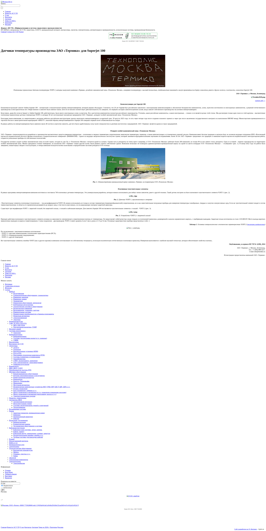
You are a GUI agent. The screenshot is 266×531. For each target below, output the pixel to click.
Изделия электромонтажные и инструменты (29, 376)
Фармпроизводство (16, 321)
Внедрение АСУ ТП (16, 344)
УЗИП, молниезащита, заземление (25, 361)
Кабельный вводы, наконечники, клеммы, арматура (31, 433)
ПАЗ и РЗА (17, 353)
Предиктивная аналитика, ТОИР (25, 327)
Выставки (8, 476)
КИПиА (12, 292)
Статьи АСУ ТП (12, 32)
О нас (7, 268)
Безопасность (14, 366)
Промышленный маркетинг (23, 417)
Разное (21, 32)
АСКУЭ (16, 348)
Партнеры (8, 275)
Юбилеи (16, 418)
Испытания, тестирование (18, 420)
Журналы (8, 288)
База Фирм (9, 472)
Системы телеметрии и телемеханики (26, 357)
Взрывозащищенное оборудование (25, 374)
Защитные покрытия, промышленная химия (29, 413)
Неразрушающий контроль (18, 441)
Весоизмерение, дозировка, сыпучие (26, 310)
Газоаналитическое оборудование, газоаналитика (30, 295)
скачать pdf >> (260, 101)
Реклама (8, 277)
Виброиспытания (19, 422)
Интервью (8, 284)
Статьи (7, 290)
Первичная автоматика (21, 316)
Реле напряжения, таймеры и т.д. (25, 390)
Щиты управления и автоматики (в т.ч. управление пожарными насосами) (39, 392)
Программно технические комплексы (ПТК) (29, 355)
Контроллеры (14, 342)
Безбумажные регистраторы (23, 305)
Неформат (16, 415)
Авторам (8, 271)
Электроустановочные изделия (24, 396)
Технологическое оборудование (20, 448)
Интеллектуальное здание (22, 403)
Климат (12, 439)
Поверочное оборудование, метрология (27, 303)
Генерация (17, 349)
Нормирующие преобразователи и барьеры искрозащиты (33, 314)
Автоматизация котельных (22, 402)
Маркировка (17, 383)
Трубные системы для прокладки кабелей (28, 437)
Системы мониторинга (17, 331)
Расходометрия (18, 293)
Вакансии (8, 478)
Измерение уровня (19, 299)
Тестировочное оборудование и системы (27, 426)
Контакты (8, 270)
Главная (3, 32)
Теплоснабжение (19, 407)
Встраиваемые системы (17, 409)
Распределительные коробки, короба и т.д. (28, 435)
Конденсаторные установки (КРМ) (25, 351)
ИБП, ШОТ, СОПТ (16, 368)
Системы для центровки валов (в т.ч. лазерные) (30, 338)
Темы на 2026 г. (10, 273)
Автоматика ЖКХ (15, 400)
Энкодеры (16, 320)
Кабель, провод (18, 431)
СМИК (15, 340)
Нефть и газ (13, 443)
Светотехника (14, 446)
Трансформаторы (19, 359)
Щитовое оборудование (17, 372)
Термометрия (18, 301)
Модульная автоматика (21, 385)
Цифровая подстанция (21, 364)
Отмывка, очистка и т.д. (21, 454)
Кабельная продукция (17, 428)
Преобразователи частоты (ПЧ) (20, 370)
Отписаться (7, 488)
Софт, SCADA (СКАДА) (18, 323)
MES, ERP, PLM (19, 325)
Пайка (15, 456)
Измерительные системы (22, 312)
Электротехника (15, 461)
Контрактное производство (23, 450)
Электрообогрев (19, 463)
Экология (12, 458)
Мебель (16, 452)
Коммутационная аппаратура (23, 377)
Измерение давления (20, 297)
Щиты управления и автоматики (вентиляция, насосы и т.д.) (34, 394)
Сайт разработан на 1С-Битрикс (245, 529)
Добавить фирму (11, 474)
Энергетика (13, 346)
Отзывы (8, 470)
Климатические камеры (21, 424)
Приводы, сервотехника (17, 398)
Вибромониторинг (15, 334)
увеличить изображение (256, 224)
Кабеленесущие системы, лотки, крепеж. (27, 430)
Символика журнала (12, 286)
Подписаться (8, 486)
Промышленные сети (16, 445)
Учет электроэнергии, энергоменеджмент (28, 362)
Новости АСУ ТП (11, 266)
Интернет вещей (15, 329)
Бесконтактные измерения (22, 308)
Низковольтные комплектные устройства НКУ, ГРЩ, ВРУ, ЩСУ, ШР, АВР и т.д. (41, 387)
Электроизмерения (20, 318)
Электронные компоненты (18, 459)
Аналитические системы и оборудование (27, 306)
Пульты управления (20, 389)
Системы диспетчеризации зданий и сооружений (30, 405)
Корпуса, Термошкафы (21, 381)
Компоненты (17, 379)
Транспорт (17, 333)
